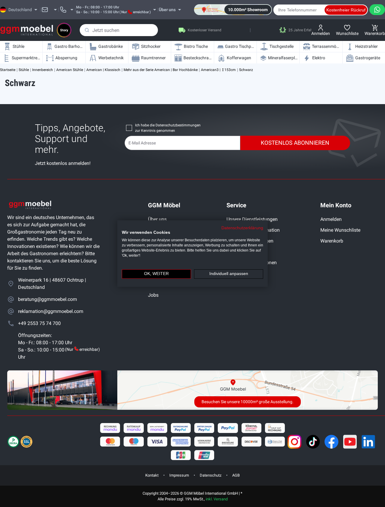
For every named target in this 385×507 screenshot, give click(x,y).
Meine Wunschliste (340, 230)
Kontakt (152, 475)
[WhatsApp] (377, 9)
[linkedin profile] (368, 442)
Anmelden (331, 219)
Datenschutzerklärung (242, 228)
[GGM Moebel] (26, 30)
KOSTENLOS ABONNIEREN (295, 142)
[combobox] (119, 30)
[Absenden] (87, 30)
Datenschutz (210, 475)
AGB (236, 475)
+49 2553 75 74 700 (39, 323)
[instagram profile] (294, 442)
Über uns (157, 219)
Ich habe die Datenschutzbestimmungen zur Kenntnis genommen (168, 128)
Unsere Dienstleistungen (252, 219)
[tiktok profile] (313, 442)
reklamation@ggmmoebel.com (50, 311)
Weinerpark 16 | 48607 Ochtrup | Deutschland (52, 283)
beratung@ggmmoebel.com (47, 299)
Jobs (153, 295)
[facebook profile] (331, 442)
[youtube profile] (350, 442)
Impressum (179, 475)
